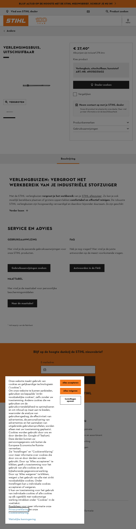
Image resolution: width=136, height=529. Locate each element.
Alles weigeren (70, 391)
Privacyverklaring (19, 509)
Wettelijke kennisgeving (22, 519)
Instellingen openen (70, 400)
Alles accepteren (70, 382)
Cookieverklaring (18, 513)
